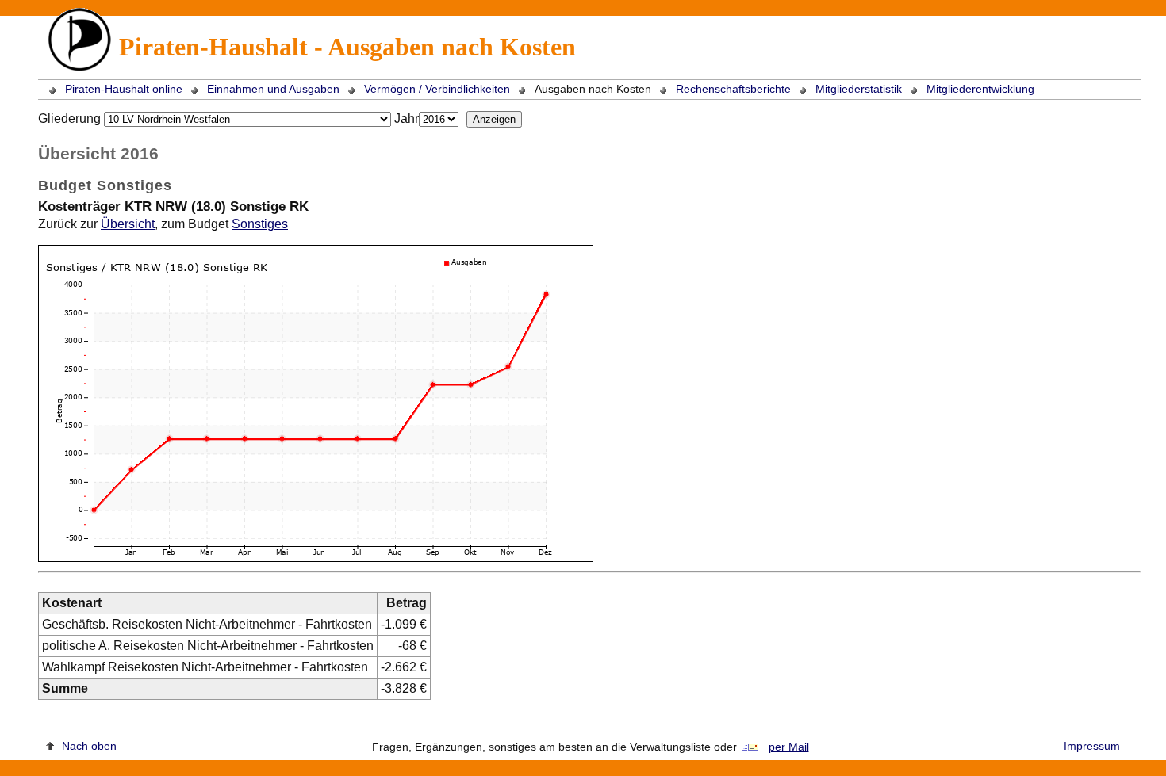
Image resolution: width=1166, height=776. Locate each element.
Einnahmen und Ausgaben (273, 88)
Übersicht (128, 224)
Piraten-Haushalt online (123, 88)
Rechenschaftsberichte (733, 88)
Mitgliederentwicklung (980, 88)
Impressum (1092, 746)
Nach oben (89, 746)
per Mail (789, 746)
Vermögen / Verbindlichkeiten (437, 88)
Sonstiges (260, 224)
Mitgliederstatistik (858, 88)
